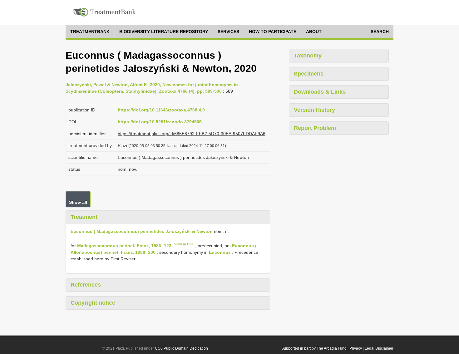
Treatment (84, 217)
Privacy (355, 348)
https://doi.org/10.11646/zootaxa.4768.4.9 (161, 109)
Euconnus (220, 252)
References (86, 285)
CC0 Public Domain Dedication (181, 348)
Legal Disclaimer (379, 348)
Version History (314, 110)
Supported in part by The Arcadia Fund (314, 348)
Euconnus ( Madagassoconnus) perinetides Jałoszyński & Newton (142, 231)
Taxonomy (308, 55)
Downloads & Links (320, 92)
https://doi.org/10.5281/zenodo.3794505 (160, 121)
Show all (78, 202)
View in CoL (184, 244)
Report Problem (315, 128)
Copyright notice (93, 303)
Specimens (308, 74)
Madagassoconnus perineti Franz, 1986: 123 (124, 245)
